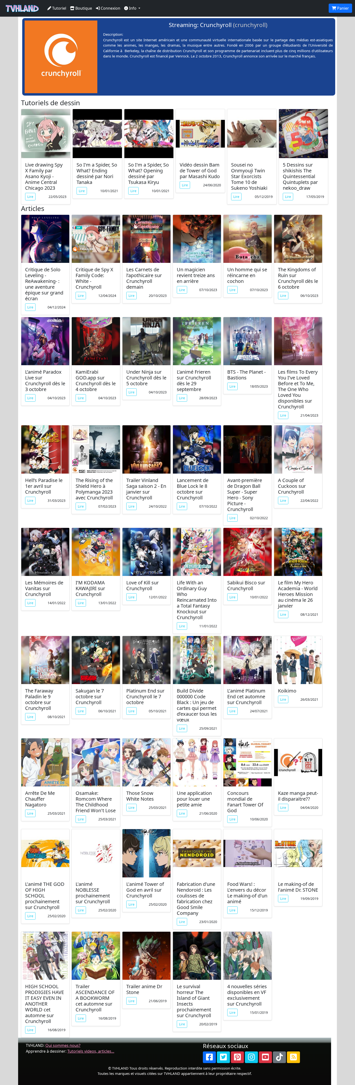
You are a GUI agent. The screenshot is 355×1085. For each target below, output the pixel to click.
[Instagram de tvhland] (251, 1057)
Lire (30, 196)
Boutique (83, 8)
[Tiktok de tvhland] (279, 1057)
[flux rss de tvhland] (293, 1057)
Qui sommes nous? (62, 1045)
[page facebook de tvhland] (209, 1057)
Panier (342, 8)
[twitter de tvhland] (223, 1057)
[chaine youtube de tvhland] (265, 1057)
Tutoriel (58, 8)
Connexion (110, 8)
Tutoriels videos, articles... (90, 1051)
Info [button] (132, 8)
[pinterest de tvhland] (237, 1057)
